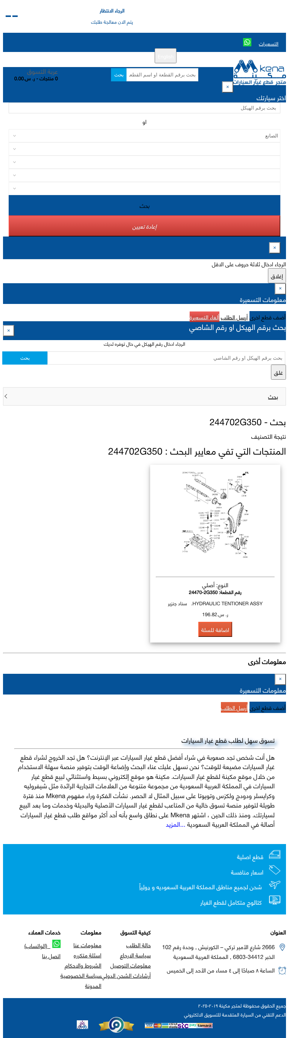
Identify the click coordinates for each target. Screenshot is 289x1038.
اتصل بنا (51, 955)
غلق (278, 372)
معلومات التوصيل (130, 965)
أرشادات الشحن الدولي (126, 975)
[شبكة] (8, 16)
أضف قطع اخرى (268, 316)
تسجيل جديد (127, 55)
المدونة (93, 985)
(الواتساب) (37, 945)
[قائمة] (15, 16)
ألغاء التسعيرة (204, 316)
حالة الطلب (138, 944)
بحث (118, 75)
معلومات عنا (87, 944)
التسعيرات (268, 43)
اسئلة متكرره (87, 954)
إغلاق (277, 275)
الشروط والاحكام (83, 965)
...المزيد (176, 824)
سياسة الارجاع (135, 954)
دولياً (144, 886)
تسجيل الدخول (94, 55)
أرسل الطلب (234, 316)
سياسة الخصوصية (81, 975)
